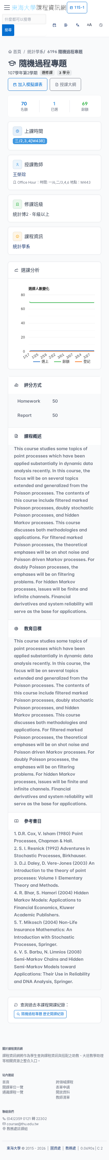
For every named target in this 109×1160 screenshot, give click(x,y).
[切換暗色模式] (101, 25)
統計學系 (35, 51)
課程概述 (33, 436)
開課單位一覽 (12, 1087)
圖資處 (55, 1148)
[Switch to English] (77, 25)
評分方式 (33, 385)
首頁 (16, 51)
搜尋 (8, 30)
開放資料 (63, 1092)
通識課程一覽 (12, 1092)
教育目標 (33, 628)
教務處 (70, 1148)
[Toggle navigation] (7, 7)
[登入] (66, 25)
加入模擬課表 (30, 84)
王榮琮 (19, 174)
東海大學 (14, 1148)
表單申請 (63, 1087)
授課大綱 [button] (68, 84)
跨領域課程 (64, 1082)
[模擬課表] (54, 25)
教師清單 (63, 1097)
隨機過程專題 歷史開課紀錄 (42, 1014)
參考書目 (33, 821)
